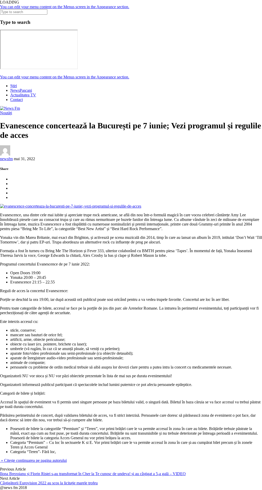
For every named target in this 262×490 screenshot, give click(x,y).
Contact (16, 99)
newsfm (6, 159)
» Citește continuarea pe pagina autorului (33, 460)
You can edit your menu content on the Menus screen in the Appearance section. (64, 7)
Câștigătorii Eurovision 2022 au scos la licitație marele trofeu (49, 483)
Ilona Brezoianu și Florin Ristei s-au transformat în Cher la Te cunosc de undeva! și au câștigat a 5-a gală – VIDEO (93, 474)
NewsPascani (21, 90)
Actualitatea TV (23, 95)
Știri (13, 86)
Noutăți (6, 113)
